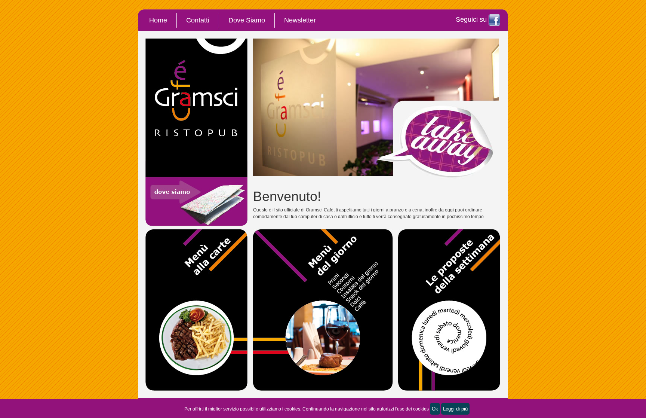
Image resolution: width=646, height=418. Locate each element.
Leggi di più (455, 409)
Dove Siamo (246, 20)
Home (158, 20)
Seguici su (472, 19)
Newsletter (300, 20)
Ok (435, 409)
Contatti (197, 20)
